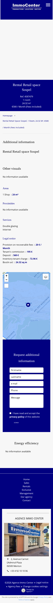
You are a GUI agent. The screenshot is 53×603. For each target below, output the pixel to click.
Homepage (8, 115)
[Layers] (46, 277)
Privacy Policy (43, 597)
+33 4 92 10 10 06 (19, 570)
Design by (30, 590)
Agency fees (14, 586)
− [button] (6, 279)
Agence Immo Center (29, 518)
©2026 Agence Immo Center (19, 582)
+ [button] (6, 275)
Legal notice (42, 582)
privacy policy (17, 416)
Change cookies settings (35, 586)
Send (16, 423)
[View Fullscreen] (6, 286)
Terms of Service (24, 600)
